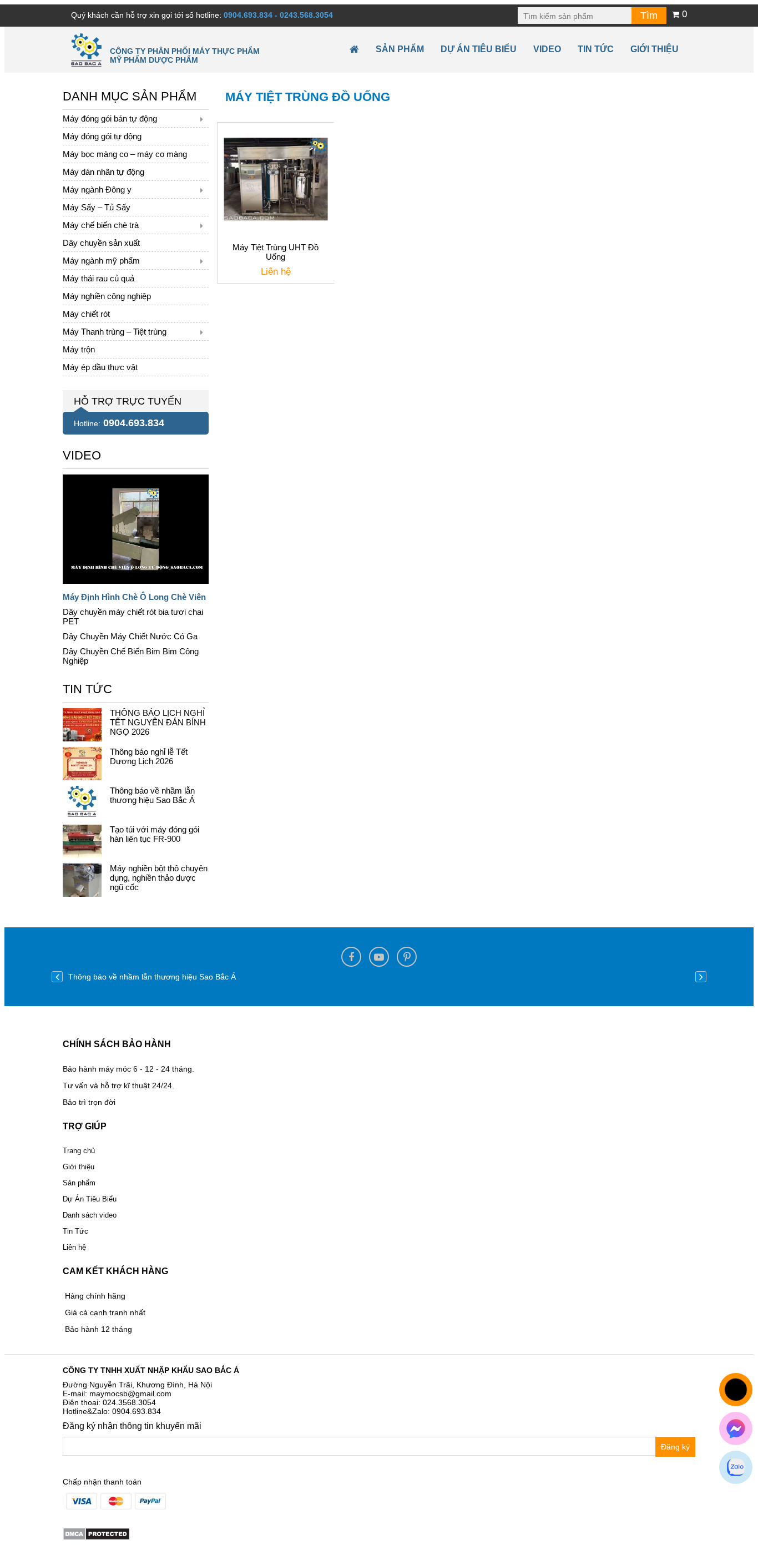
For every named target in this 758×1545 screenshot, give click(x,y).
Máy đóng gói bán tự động (110, 118)
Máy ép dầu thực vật (100, 367)
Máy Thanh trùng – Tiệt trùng (114, 331)
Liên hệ (74, 1247)
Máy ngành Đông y (97, 189)
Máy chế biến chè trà (101, 225)
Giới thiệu (654, 49)
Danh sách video (90, 1215)
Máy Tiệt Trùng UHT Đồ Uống (276, 252)
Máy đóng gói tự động (102, 136)
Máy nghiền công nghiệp (107, 296)
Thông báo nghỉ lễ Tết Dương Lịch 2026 (149, 756)
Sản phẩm (400, 49)
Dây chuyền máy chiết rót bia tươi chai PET (133, 616)
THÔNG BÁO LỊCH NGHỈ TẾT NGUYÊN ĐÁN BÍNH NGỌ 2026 (158, 722)
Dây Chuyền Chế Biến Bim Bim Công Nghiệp (131, 656)
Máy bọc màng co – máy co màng (125, 154)
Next (700, 976)
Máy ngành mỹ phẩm (101, 260)
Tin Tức (75, 1231)
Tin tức (596, 49)
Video (547, 49)
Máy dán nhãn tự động (103, 171)
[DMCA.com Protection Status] (96, 1533)
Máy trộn (79, 349)
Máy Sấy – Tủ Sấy (96, 207)
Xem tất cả (81, 452)
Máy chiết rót (86, 314)
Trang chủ (79, 1151)
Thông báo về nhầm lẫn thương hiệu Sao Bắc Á (152, 795)
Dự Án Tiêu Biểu (479, 49)
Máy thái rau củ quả (98, 278)
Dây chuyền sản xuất (101, 243)
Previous (57, 976)
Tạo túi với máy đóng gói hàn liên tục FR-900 (154, 834)
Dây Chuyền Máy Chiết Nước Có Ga (130, 636)
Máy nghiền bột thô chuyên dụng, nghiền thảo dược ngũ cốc (159, 878)
